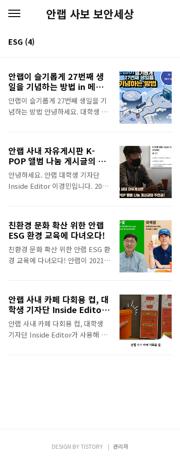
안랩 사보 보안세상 (90, 14)
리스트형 (166, 42)
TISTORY (92, 446)
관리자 (120, 446)
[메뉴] (14, 14)
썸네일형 (153, 42)
